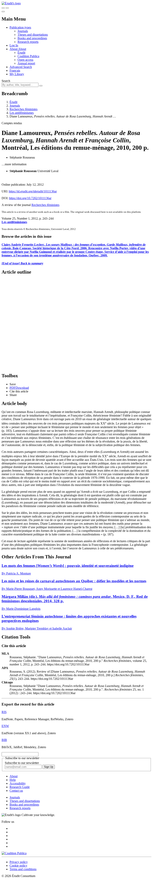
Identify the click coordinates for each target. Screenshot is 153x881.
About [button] (14, 49)
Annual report (26, 63)
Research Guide (20, 787)
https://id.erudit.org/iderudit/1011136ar (33, 191)
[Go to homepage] (11, 3)
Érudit (21, 52)
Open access (25, 59)
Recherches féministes (23, 109)
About (22, 49)
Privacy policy (19, 862)
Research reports (28, 41)
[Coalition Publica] (14, 853)
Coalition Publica (28, 56)
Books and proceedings (32, 38)
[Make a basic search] (3, 8)
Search (6, 81)
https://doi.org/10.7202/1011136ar (30, 198)
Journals (23, 31)
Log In (14, 45)
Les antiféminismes (22, 112)
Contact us (16, 790)
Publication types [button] (20, 27)
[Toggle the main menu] (3, 11)
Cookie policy (18, 865)
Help (13, 779)
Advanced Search (21, 67)
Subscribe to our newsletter (22, 763)
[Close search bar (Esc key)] (7, 8)
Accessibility (18, 783)
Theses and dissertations (33, 34)
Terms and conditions (23, 869)
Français (15, 70)
